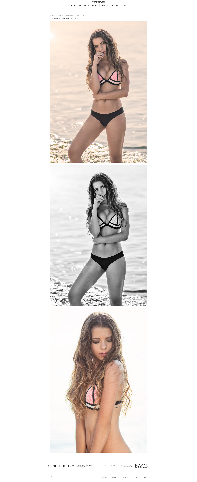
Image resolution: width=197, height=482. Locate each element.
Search (124, 5)
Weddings (105, 5)
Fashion (94, 5)
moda (76, 15)
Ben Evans (98, 2)
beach (62, 15)
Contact (73, 5)
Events (115, 5)
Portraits (84, 5)
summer (81, 15)
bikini (66, 15)
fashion (71, 15)
